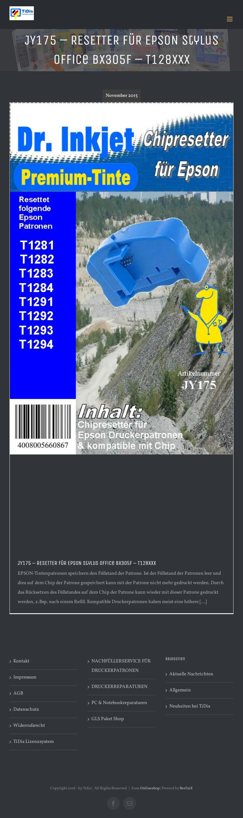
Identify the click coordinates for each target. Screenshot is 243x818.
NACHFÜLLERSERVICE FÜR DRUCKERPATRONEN (121, 666)
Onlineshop (150, 788)
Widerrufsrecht (29, 725)
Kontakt (21, 661)
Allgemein (180, 690)
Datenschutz (26, 709)
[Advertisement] (121, 502)
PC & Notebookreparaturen (119, 703)
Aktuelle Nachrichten (191, 674)
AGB (18, 693)
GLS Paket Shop (107, 719)
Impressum (24, 677)
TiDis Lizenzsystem (33, 741)
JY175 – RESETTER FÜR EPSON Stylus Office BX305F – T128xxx (87, 563)
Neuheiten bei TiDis (189, 706)
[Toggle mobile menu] (230, 19)
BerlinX (186, 788)
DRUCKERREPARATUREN (119, 687)
